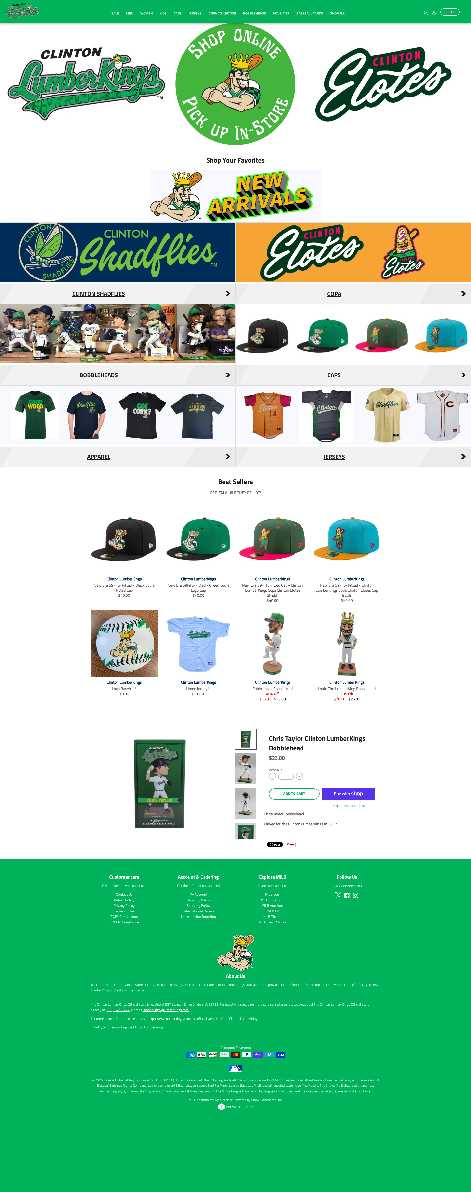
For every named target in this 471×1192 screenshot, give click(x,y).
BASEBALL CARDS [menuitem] (309, 13)
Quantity (276, 835)
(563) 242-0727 (118, 1075)
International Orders (198, 977)
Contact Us (124, 960)
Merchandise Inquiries (198, 983)
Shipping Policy (198, 971)
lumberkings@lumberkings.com (166, 1075)
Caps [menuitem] (178, 13)
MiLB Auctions (273, 971)
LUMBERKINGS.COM (347, 952)
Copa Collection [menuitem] (222, 13)
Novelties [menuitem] (281, 13)
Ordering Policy (198, 966)
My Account (198, 960)
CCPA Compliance (124, 983)
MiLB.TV (272, 977)
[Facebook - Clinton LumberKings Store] (347, 961)
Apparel (98, 522)
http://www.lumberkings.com (169, 1084)
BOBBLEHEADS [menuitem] (254, 13)
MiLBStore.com (272, 966)
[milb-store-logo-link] (235, 1136)
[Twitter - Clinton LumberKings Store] (338, 961)
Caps (334, 441)
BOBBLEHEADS (98, 441)
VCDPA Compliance (124, 988)
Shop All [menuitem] (337, 13)
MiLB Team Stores (272, 988)
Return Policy (124, 966)
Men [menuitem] (129, 13)
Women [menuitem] (146, 13)
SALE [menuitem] (115, 13)
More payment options (349, 872)
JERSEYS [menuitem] (195, 13)
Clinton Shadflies (98, 359)
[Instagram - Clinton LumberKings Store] (356, 961)
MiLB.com (272, 960)
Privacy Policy (124, 971)
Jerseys (334, 522)
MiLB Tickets (272, 983)
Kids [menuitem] (163, 13)
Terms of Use (124, 977)
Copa (334, 359)
